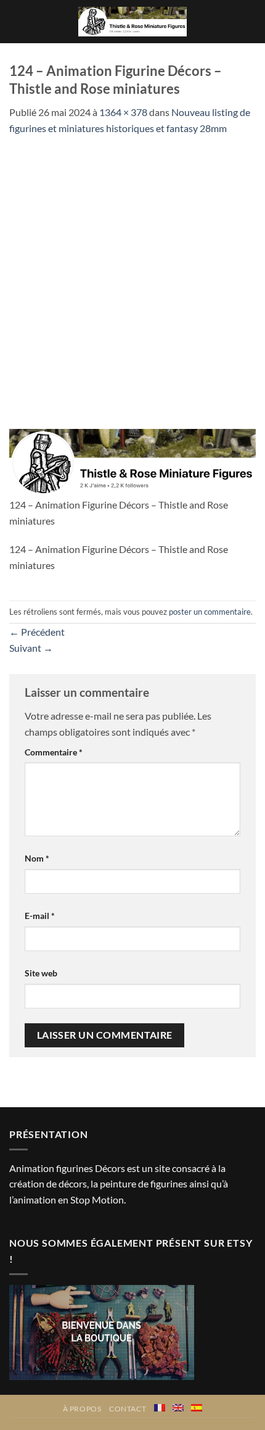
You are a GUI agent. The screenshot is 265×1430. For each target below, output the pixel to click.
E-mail (40, 915)
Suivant (31, 648)
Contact (127, 1408)
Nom (37, 858)
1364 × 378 (123, 112)
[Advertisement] (132, 275)
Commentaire (54, 752)
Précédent (37, 632)
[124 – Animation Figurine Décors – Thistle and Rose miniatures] (132, 461)
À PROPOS (82, 1408)
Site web (41, 973)
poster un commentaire (210, 612)
